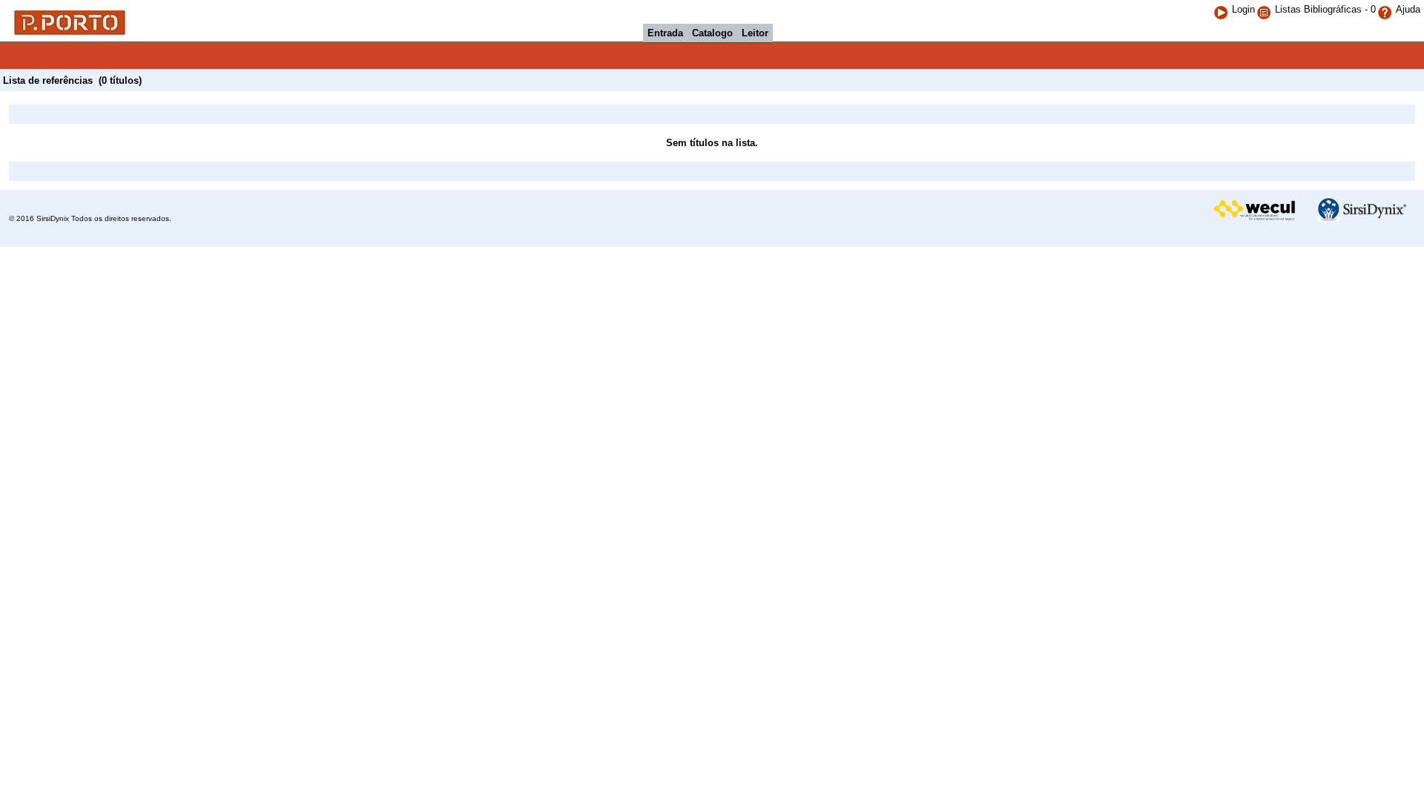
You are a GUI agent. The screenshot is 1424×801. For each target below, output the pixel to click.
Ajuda (1408, 9)
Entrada (665, 33)
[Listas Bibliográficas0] (1265, 9)
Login (1243, 9)
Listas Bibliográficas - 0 (1325, 9)
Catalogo (712, 33)
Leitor (755, 33)
